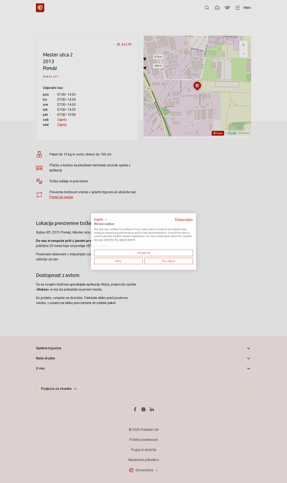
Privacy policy (184, 219)
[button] (101, 219)
